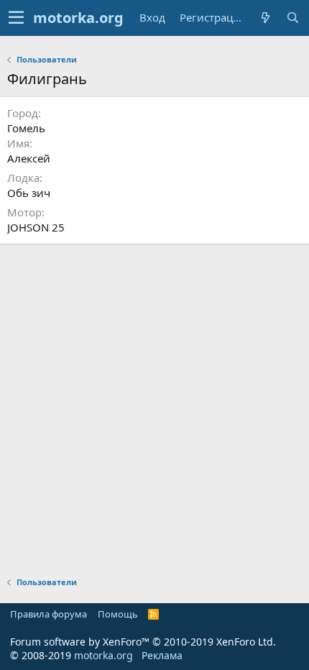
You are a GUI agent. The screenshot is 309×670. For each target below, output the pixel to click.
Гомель (26, 128)
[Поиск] (292, 17)
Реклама (162, 655)
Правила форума (48, 613)
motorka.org (103, 655)
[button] (16, 18)
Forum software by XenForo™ (143, 641)
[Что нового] (265, 17)
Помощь (118, 613)
